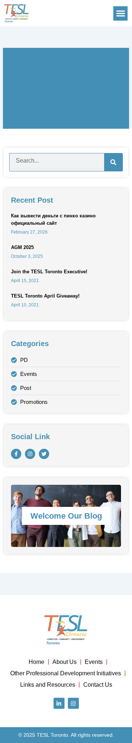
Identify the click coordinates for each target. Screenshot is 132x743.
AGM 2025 (22, 247)
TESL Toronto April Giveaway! (45, 296)
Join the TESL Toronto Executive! (49, 271)
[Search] (113, 162)
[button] (120, 13)
